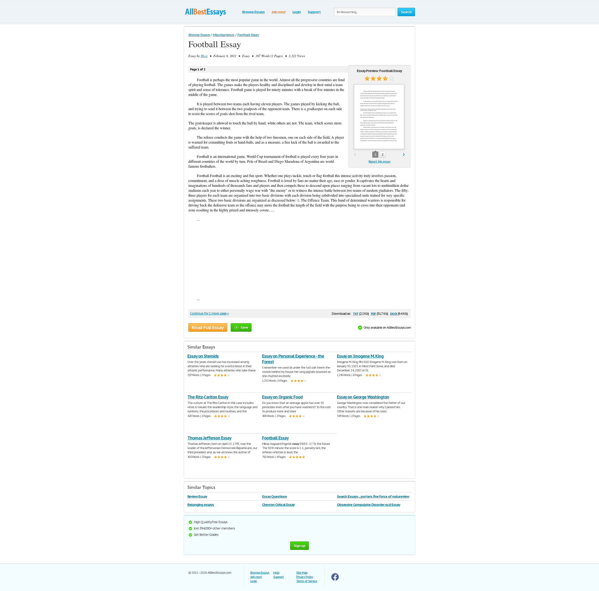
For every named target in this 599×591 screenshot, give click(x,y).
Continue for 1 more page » (209, 313)
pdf (373, 313)
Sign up (299, 545)
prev (355, 154)
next (404, 154)
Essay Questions (274, 496)
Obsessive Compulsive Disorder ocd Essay (368, 504)
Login (296, 12)
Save (244, 327)
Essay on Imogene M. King (360, 356)
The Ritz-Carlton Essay (207, 397)
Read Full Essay (208, 327)
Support (314, 12)
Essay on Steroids (203, 356)
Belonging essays (200, 504)
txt (355, 313)
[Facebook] (335, 580)
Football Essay (275, 438)
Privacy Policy (304, 577)
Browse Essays (253, 12)
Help (276, 573)
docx (393, 313)
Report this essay (379, 161)
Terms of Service (306, 581)
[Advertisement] (299, 259)
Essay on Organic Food (282, 397)
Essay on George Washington (363, 397)
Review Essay (197, 496)
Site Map (301, 573)
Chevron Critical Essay (278, 504)
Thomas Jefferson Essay (209, 438)
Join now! (278, 12)
